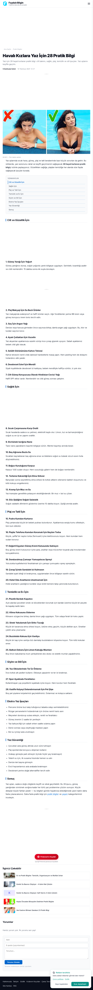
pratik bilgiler (53, 794)
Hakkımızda (7, 981)
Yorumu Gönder (13, 962)
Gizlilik (22, 981)
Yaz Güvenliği (14, 206)
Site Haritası (7, 986)
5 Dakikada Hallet (9, 69)
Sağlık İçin (13, 186)
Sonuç (11, 210)
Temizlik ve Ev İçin (16, 194)
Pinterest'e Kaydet (48, 857)
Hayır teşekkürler (61, 984)
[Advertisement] (46, 25)
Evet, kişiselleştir (80, 984)
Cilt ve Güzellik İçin (16, 182)
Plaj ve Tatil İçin (15, 190)
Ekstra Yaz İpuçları (16, 202)
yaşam (65, 794)
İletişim (16, 981)
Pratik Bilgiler (17, 49)
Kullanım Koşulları (33, 981)
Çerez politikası (58, 979)
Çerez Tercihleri (47, 981)
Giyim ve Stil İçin (15, 198)
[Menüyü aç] (89, 3)
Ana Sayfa (7, 49)
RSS (14, 986)
